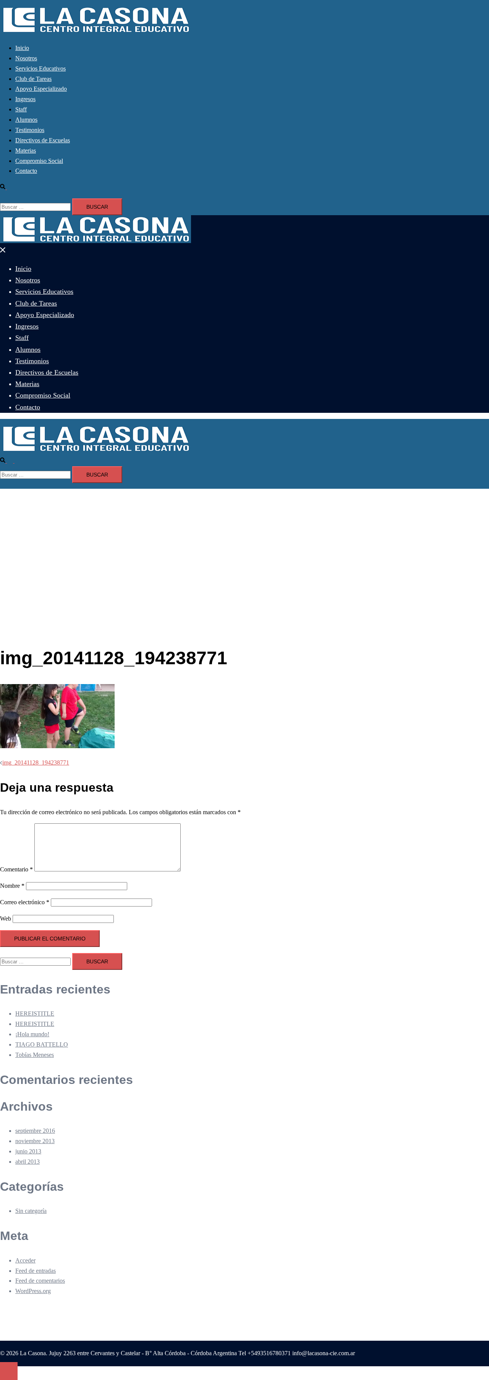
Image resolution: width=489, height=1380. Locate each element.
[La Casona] (95, 31)
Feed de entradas (35, 1270)
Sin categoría (31, 1211)
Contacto (26, 170)
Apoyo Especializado (41, 88)
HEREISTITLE (34, 1013)
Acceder (25, 1260)
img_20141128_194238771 (35, 762)
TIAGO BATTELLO (41, 1044)
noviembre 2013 (35, 1141)
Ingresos (25, 99)
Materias (25, 150)
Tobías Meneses (34, 1055)
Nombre (12, 885)
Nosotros (26, 58)
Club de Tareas (33, 79)
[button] (6, 187)
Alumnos (26, 119)
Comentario (16, 869)
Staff (21, 109)
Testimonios (29, 130)
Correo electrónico (24, 902)
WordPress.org (33, 1291)
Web (5, 918)
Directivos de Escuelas (42, 140)
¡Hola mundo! (32, 1034)
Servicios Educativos (40, 68)
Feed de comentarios (40, 1280)
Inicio (22, 48)
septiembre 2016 (35, 1130)
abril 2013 (27, 1161)
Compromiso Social (39, 161)
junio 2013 (28, 1151)
